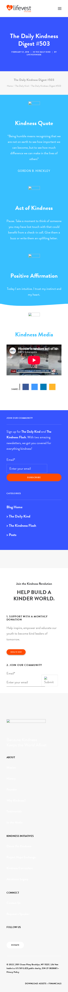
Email (11, 459)
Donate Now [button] (16, 652)
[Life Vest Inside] (19, 8)
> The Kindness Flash (21, 525)
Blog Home (14, 507)
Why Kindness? (16, 800)
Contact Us (13, 903)
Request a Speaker (18, 914)
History (11, 778)
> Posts (11, 534)
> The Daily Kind (18, 516)
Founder (12, 789)
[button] (59, 8)
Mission (11, 767)
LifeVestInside (34, 54)
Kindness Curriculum (20, 868)
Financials (55, 983)
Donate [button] (15, 945)
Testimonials (14, 811)
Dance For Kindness (19, 846)
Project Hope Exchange (21, 857)
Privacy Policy (13, 972)
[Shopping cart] (49, 8)
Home (10, 86)
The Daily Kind (43, 52)
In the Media (14, 822)
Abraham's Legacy (17, 879)
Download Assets (36, 983)
